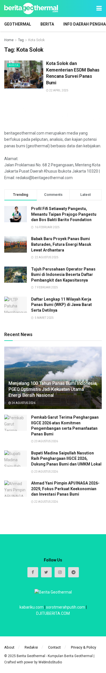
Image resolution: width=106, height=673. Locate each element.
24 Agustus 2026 (23, 402)
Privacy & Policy (83, 647)
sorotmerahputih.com (65, 607)
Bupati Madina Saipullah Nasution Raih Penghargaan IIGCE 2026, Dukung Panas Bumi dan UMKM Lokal (66, 458)
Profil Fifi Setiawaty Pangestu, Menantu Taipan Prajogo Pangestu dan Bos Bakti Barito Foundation (63, 214)
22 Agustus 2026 (46, 501)
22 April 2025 (58, 90)
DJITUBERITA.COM (53, 613)
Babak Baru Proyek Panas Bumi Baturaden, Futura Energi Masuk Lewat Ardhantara (61, 244)
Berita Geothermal (31, 656)
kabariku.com (32, 607)
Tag (21, 40)
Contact (54, 647)
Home (9, 40)
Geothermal (17, 24)
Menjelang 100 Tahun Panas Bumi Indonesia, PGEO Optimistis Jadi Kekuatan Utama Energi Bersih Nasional (53, 389)
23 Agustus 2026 (46, 441)
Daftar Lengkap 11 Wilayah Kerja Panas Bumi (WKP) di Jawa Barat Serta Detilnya (61, 305)
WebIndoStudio (50, 662)
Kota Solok (36, 40)
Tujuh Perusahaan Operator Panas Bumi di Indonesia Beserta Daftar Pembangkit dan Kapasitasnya (63, 274)
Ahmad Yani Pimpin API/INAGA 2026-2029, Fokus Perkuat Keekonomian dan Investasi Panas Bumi (65, 488)
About (9, 647)
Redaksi (31, 647)
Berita (47, 24)
